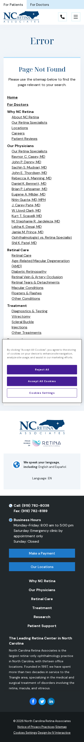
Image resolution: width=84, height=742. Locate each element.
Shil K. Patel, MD (24, 242)
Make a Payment (42, 553)
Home (12, 97)
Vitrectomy (21, 316)
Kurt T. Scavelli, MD (27, 216)
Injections (19, 327)
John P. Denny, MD (26, 162)
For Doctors (39, 4)
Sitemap (61, 727)
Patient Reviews (24, 138)
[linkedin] (51, 701)
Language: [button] (42, 478)
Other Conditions (26, 298)
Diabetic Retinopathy (29, 271)
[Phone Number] (62, 16)
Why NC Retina (42, 581)
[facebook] (33, 701)
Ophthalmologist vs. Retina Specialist (42, 237)
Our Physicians (42, 590)
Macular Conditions (27, 287)
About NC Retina (25, 117)
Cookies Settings (42, 392)
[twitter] (42, 701)
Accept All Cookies (42, 381)
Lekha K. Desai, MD (27, 226)
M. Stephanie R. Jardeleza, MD (36, 221)
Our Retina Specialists (29, 122)
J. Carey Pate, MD (26, 205)
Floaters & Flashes (27, 293)
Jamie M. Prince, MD (27, 232)
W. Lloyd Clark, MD (26, 210)
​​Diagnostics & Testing (29, 311)
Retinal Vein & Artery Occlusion (37, 277)
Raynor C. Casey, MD (28, 156)
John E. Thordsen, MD (29, 172)
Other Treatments (26, 332)
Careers (18, 133)
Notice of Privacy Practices (36, 727)
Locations (20, 128)
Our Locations (42, 567)
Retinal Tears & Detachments (36, 282)
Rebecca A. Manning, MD (32, 178)
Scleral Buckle (23, 321)
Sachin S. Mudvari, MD (29, 167)
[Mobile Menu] (75, 16)
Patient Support (42, 625)
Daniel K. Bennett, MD (29, 183)
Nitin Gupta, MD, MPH (29, 199)
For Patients (13, 4)
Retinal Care (21, 255)
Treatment (42, 607)
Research (42, 616)
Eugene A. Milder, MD (28, 194)
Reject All (42, 369)
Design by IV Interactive (54, 733)
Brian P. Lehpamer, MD (29, 189)
